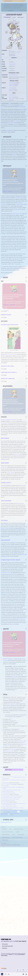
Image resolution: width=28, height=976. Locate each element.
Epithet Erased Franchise (20, 941)
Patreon (10, 954)
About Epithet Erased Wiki (7, 946)
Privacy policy (5, 944)
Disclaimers (4, 948)
